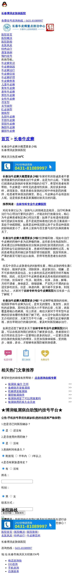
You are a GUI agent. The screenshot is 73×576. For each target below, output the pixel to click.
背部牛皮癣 (8, 123)
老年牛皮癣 (8, 91)
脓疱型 (5, 113)
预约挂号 (6, 56)
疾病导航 (6, 59)
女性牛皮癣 (8, 98)
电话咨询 (15, 560)
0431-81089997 (23, 548)
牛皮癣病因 (8, 66)
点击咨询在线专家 (45, 377)
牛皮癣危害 (8, 80)
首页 (5, 139)
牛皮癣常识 (8, 63)
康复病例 (6, 52)
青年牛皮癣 (8, 88)
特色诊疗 (6, 48)
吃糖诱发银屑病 (17, 391)
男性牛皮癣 (8, 95)
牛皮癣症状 (8, 73)
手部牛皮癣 (8, 120)
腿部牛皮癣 (8, 130)
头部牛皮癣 (8, 116)
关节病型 (6, 105)
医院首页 (6, 34)
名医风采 (6, 45)
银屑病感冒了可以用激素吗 (24, 398)
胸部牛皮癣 (8, 127)
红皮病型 (6, 109)
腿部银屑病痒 (16, 394)
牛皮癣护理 (8, 77)
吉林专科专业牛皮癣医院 (31, 204)
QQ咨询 (13, 564)
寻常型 (5, 102)
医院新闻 (6, 41)
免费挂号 (6, 20)
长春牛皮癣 (24, 139)
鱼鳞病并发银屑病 (19, 387)
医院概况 (6, 38)
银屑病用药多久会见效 (21, 402)
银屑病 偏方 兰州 (18, 384)
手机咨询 (13, 567)
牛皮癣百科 (33, 535)
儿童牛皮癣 (8, 84)
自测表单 (13, 571)
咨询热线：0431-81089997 (27, 20)
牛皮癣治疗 (8, 70)
